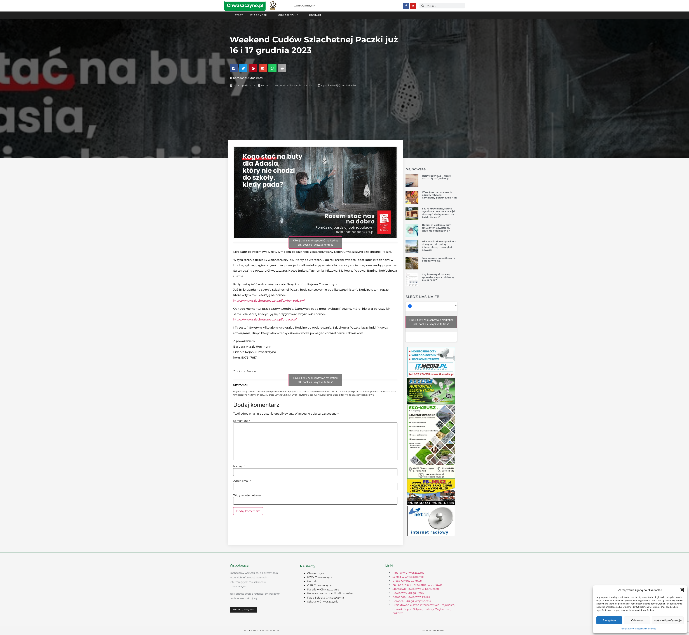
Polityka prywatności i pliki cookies (638, 628)
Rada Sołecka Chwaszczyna (325, 597)
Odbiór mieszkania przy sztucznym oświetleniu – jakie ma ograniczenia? (437, 227)
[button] (682, 590)
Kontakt (315, 15)
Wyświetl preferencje (668, 620)
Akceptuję (609, 620)
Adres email (242, 480)
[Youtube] (413, 6)
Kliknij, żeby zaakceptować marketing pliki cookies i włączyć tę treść (315, 242)
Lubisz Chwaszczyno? (304, 5)
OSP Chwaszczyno (319, 585)
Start (239, 15)
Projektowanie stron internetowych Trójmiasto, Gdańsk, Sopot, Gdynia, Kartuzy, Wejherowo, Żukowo (423, 609)
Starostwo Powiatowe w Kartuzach (415, 588)
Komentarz (241, 420)
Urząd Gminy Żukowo (407, 580)
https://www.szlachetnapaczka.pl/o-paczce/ (265, 319)
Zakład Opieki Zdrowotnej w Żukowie (417, 584)
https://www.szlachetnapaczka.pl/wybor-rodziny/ (269, 300)
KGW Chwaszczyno (320, 577)
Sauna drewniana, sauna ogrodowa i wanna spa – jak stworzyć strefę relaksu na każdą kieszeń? (439, 212)
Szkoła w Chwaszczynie (322, 601)
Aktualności (255, 78)
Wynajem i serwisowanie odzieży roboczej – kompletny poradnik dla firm (439, 195)
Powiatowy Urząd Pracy (408, 593)
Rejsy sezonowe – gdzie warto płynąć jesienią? (436, 177)
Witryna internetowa (247, 495)
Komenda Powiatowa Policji (411, 597)
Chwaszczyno (288, 15)
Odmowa (637, 620)
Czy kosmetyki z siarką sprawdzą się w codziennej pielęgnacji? (438, 277)
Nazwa (239, 466)
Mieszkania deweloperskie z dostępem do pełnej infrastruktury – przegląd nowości (439, 245)
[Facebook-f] (406, 6)
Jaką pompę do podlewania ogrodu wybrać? (439, 259)
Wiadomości (259, 15)
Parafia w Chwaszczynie (323, 589)
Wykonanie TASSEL (433, 630)
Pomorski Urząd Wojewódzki (411, 601)
